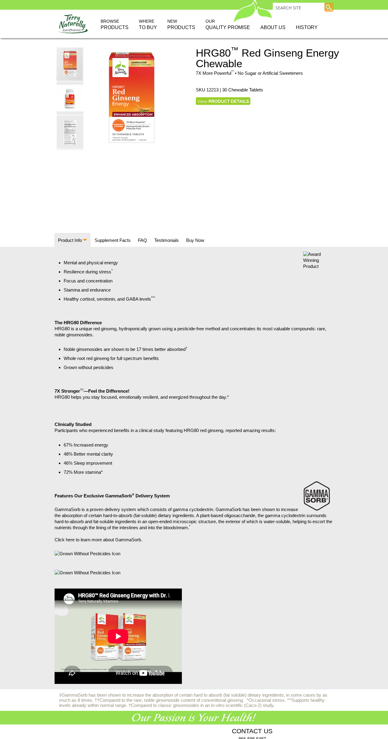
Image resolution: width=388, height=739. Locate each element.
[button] (70, 98)
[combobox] (299, 7)
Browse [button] (115, 24)
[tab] (72, 240)
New (181, 24)
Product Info (70, 240)
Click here (65, 539)
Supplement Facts (113, 240)
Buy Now (195, 240)
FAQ (142, 240)
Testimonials (166, 240)
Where (148, 24)
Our (228, 24)
